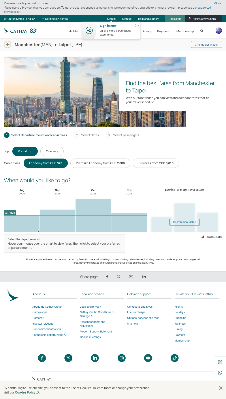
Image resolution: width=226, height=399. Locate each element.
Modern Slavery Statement (96, 331)
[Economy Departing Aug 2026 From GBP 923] (22, 223)
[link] (127, 18)
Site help (132, 323)
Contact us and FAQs (140, 306)
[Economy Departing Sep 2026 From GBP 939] (57, 221)
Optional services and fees (143, 318)
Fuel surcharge (136, 312)
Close (217, 3)
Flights (179, 306)
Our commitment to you (46, 329)
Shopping (180, 318)
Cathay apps (39, 312)
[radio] (25, 151)
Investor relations (42, 323)
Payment (180, 334)
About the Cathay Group (47, 306)
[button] (19, 18)
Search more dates (184, 222)
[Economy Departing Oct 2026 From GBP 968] (93, 215)
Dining (179, 329)
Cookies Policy (27, 392)
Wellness (180, 323)
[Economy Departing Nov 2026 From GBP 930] (129, 222)
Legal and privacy (90, 306)
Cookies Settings (90, 337)
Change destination (206, 44)
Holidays (180, 312)
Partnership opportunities (49, 334)
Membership (182, 340)
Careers (39, 318)
